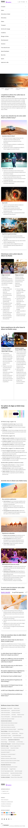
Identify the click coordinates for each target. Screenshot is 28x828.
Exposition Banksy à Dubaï (16, 773)
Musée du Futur (20, 714)
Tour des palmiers (5, 773)
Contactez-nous (5, 793)
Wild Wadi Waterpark (5, 733)
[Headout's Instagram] (4, 819)
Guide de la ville (4, 62)
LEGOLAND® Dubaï (16, 735)
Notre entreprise (4, 799)
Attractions (3, 17)
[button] (14, 414)
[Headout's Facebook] (8, 819)
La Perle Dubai (20, 741)
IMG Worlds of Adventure (13, 731)
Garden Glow (15, 733)
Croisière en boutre (16, 712)
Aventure (3, 43)
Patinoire (21, 733)
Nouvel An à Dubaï (14, 748)
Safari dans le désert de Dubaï (9, 89)
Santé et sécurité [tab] (5, 592)
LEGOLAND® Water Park (6, 737)
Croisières (3, 32)
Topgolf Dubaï (13, 769)
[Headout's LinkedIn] (2, 819)
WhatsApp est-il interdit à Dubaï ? (8, 754)
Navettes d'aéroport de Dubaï (18, 743)
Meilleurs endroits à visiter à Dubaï (8, 758)
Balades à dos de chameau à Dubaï (8, 729)
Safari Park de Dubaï (5, 712)
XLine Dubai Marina (16, 775)
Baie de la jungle (18, 771)
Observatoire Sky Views (17, 716)
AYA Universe (4, 739)
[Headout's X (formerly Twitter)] (11, 819)
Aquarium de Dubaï (15, 710)
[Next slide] (27, 267)
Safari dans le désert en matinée (8, 727)
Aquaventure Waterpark (18, 737)
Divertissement (4, 40)
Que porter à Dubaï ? (5, 752)
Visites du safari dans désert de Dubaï (9, 723)
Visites (2, 21)
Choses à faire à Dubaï (6, 756)
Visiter (2, 10)
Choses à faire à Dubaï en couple (8, 750)
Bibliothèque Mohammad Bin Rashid (9, 766)
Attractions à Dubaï (5, 14)
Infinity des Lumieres (5, 775)
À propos (3, 6)
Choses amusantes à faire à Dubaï (8, 762)
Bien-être (3, 55)
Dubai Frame (16, 708)
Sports (2, 58)
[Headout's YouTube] (6, 819)
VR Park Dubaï (12, 741)
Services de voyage (5, 29)
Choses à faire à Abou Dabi (16, 777)
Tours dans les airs (5, 47)
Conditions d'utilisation (6, 804)
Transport (3, 25)
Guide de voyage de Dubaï (15, 746)
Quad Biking (20, 729)
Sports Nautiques (5, 51)
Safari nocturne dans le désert (7, 725)
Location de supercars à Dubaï (7, 718)
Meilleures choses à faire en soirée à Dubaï (10, 760)
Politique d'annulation (6, 806)
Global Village (4, 741)
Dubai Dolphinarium (5, 710)
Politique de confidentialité (7, 801)
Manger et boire (5, 36)
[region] (14, 291)
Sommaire (6, 825)
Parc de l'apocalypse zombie (7, 771)
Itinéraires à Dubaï (5, 748)
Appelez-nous (5, 791)
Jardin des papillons (5, 714)
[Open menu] (26, 1)
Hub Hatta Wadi (4, 769)
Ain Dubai (14, 714)
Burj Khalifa (9, 708)
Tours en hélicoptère (5, 716)
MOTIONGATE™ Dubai (6, 735)
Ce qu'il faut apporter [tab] (18, 592)
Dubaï (2, 88)
